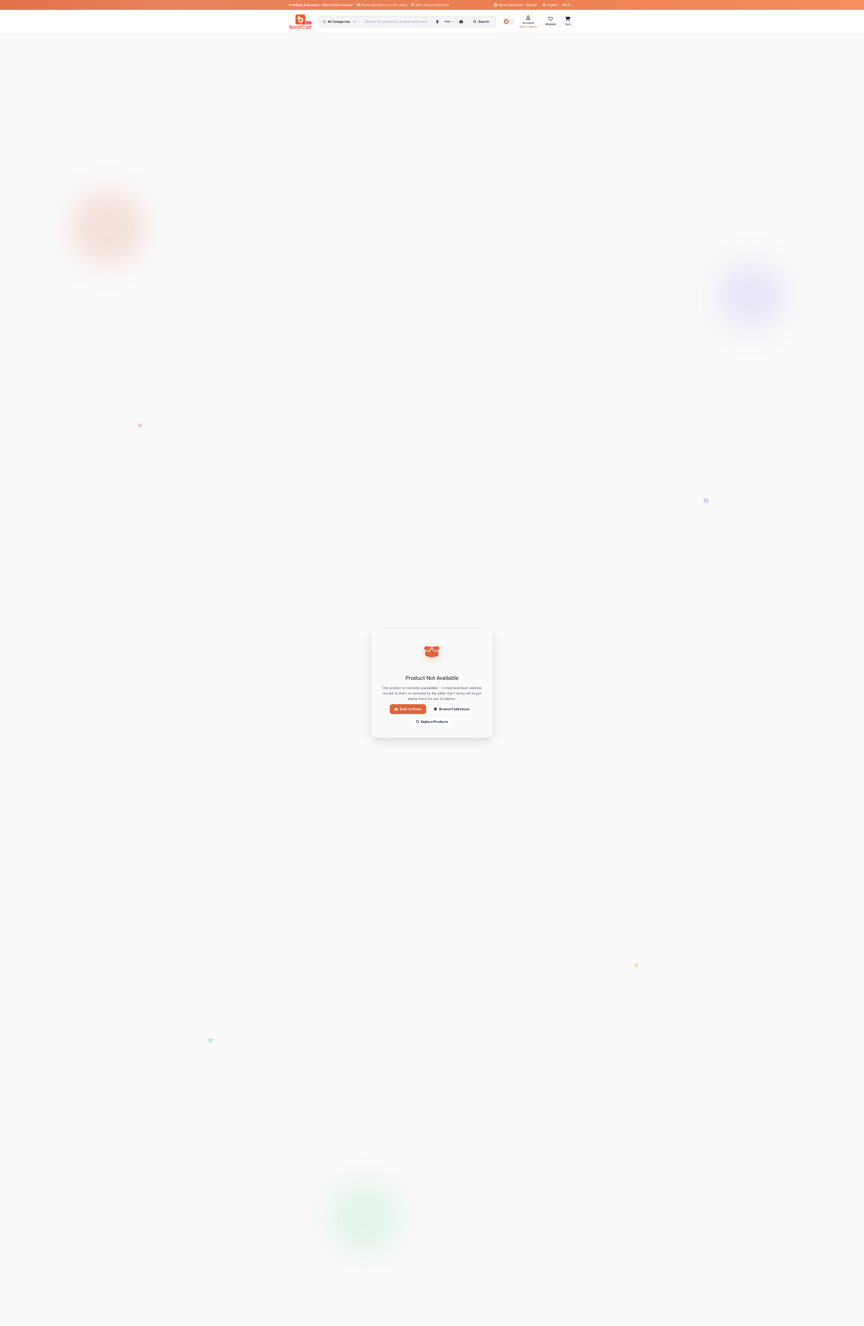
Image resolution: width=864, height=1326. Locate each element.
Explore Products (434, 722)
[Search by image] (461, 21)
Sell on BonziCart (510, 5)
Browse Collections (454, 709)
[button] (508, 21)
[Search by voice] (437, 21)
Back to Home (410, 709)
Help (533, 5)
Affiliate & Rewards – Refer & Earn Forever (322, 5)
